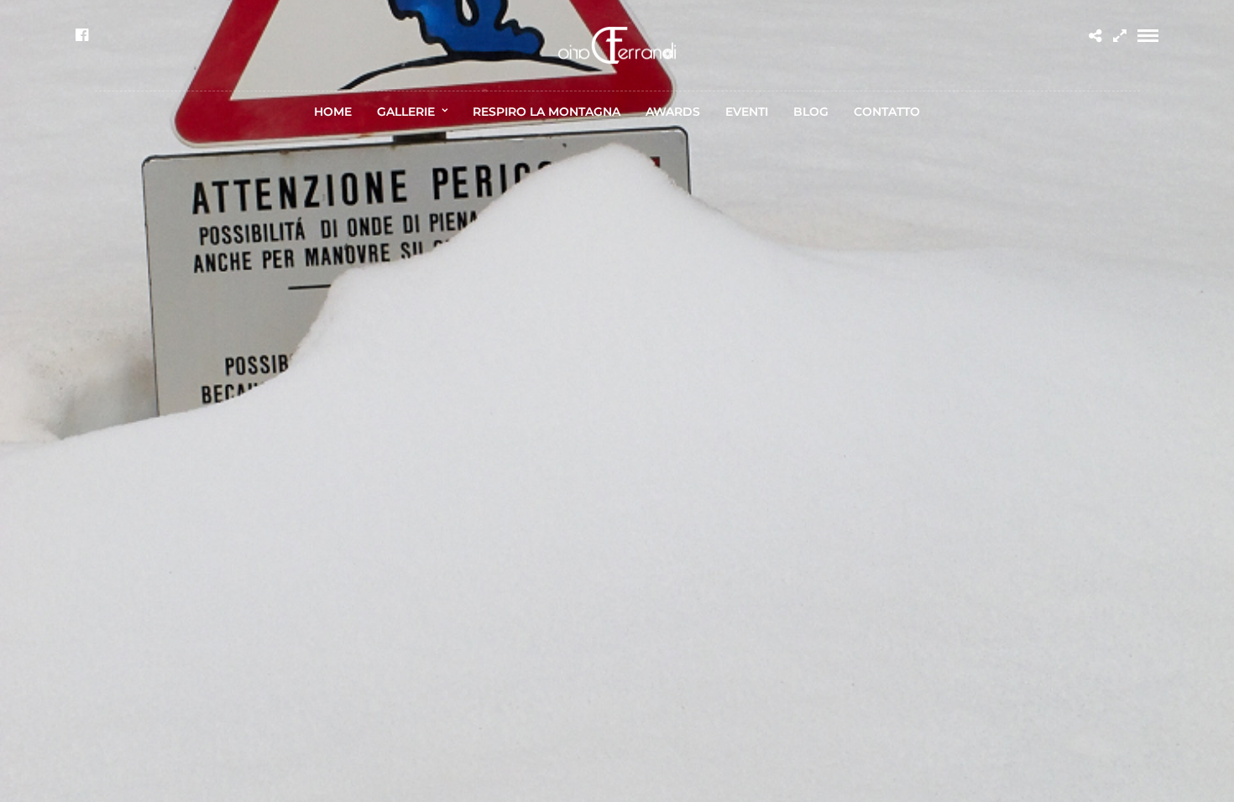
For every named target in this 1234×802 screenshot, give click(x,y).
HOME (333, 111)
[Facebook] (82, 35)
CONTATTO (887, 111)
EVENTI (746, 111)
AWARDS (673, 111)
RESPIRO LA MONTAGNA (546, 111)
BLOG (811, 111)
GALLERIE (406, 111)
